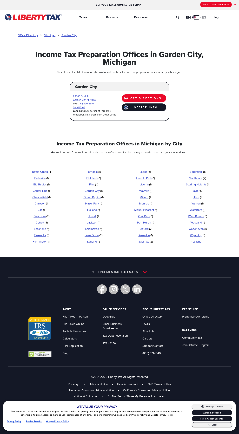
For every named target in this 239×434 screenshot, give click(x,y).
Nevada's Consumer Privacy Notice (94, 390)
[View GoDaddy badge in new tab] (40, 354)
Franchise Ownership (195, 316)
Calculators (70, 338)
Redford (145, 229)
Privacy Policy (14, 421)
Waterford (197, 210)
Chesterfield (41, 197)
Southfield (198, 172)
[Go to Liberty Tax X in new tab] (125, 289)
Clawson (41, 203)
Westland (197, 222)
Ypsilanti (197, 241)
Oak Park (145, 216)
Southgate (197, 178)
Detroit (41, 222)
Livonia (146, 184)
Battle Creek (41, 172)
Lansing (93, 241)
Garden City (69, 35)
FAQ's (146, 324)
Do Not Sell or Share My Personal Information (136, 396)
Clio (41, 210)
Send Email (79, 107)
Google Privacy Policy (57, 421)
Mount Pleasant (145, 210)
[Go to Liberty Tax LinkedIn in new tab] (137, 289)
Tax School (109, 343)
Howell (93, 216)
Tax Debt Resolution (115, 335)
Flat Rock (93, 178)
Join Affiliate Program (196, 345)
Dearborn (41, 216)
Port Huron (145, 222)
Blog (65, 353)
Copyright (74, 384)
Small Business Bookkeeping (112, 326)
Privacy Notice (99, 384)
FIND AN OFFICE (216, 4)
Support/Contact (152, 346)
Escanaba (41, 229)
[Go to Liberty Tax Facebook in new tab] (102, 289)
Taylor (197, 191)
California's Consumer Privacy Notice (146, 390)
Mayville (145, 191)
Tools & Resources (74, 331)
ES (204, 17)
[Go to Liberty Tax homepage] (33, 17)
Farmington (41, 241)
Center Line (41, 191)
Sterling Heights (197, 184)
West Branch (197, 216)
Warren (198, 203)
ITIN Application (73, 346)
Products (112, 17)
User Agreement (127, 384)
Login (217, 17)
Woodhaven (198, 229)
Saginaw (145, 241)
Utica (197, 197)
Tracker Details (34, 421)
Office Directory (28, 35)
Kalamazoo (93, 229)
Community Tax (192, 338)
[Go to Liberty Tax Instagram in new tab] (114, 289)
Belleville (41, 178)
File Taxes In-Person (75, 316)
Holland (93, 210)
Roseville (146, 235)
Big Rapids (41, 184)
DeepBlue (109, 316)
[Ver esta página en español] (196, 17)
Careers (147, 338)
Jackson (93, 222)
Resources (141, 17)
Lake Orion (93, 235)
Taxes (83, 17)
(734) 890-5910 (86, 103)
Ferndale (93, 172)
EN (188, 17)
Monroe (145, 203)
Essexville (41, 235)
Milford (145, 197)
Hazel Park (93, 203)
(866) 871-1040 (151, 353)
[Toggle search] (177, 17)
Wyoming (197, 235)
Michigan (49, 35)
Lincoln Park (145, 178)
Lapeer (145, 172)
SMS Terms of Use (159, 384)
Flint (93, 184)
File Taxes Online (73, 324)
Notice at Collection (88, 396)
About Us (148, 331)
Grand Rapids (94, 197)
